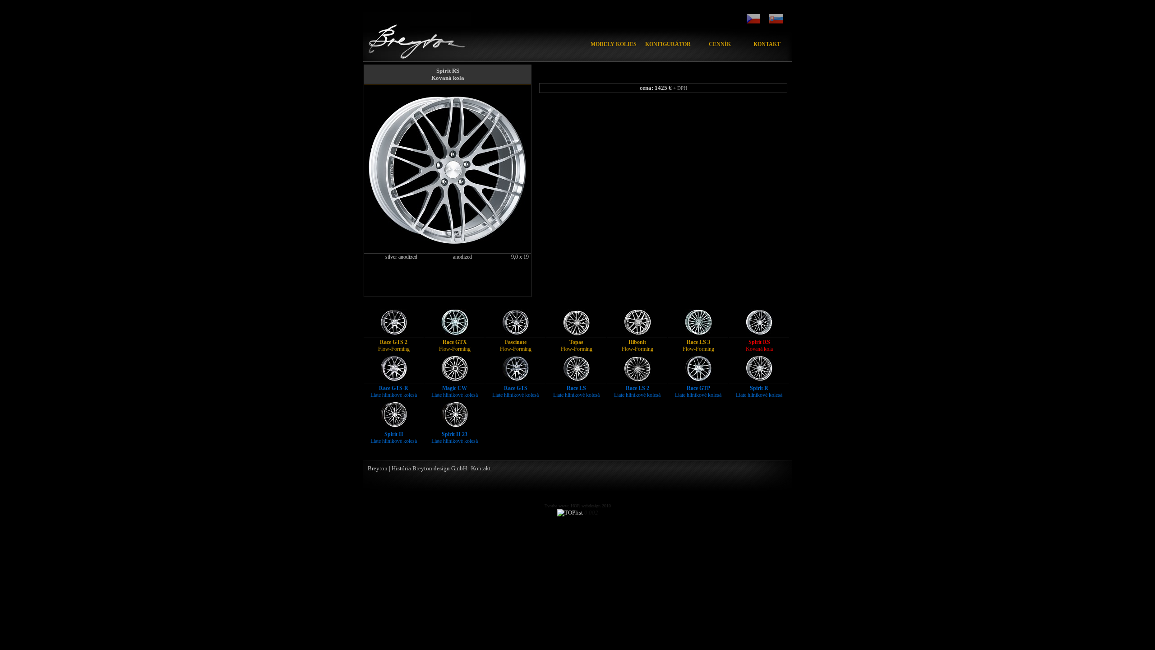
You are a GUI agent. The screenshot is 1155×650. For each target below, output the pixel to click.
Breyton (378, 468)
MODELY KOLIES (614, 44)
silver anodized (401, 257)
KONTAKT (767, 44)
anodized (462, 257)
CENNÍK (720, 44)
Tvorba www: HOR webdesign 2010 (578, 505)
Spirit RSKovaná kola (447, 74)
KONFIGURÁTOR (668, 44)
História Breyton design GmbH (429, 468)
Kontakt (481, 468)
